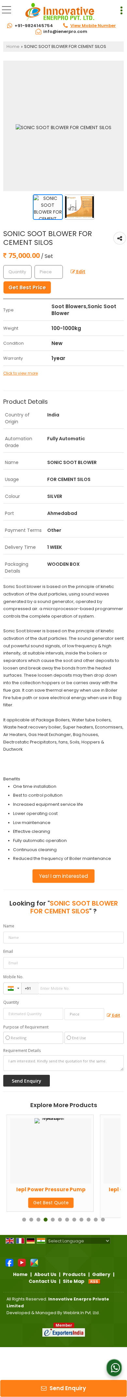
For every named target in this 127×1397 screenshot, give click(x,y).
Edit (80, 271)
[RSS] (94, 1281)
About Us (45, 1274)
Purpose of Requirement (26, 1027)
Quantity (11, 1002)
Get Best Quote (96, 1209)
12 (103, 1220)
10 (89, 1220)
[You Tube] (22, 1262)
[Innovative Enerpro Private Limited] (59, 11)
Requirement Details (22, 1050)
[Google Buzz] (34, 1262)
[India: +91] (12, 988)
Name (8, 926)
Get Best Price (27, 287)
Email (8, 951)
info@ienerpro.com (65, 31)
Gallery (101, 1274)
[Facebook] (9, 1262)
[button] (93, 26)
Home (13, 46)
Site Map (73, 1281)
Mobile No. (13, 977)
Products (74, 1274)
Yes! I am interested (63, 876)
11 (96, 1220)
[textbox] (49, 272)
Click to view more (20, 373)
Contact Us (42, 1281)
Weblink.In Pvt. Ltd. (81, 1312)
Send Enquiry (67, 1388)
